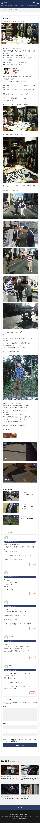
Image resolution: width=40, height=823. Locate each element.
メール (5, 731)
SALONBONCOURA (32, 5)
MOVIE (16, 5)
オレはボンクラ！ (24, 814)
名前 (4, 723)
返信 (32, 564)
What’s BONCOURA (6, 5)
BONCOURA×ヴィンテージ (9, 779)
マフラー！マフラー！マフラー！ (28, 508)
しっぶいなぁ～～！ (27, 494)
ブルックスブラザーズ (21, 94)
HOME (4, 9)
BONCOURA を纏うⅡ (28, 518)
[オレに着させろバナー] (11, 72)
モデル (11, 48)
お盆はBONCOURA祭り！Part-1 (10, 799)
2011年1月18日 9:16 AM (11, 641)
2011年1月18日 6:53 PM (11, 670)
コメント (6, 706)
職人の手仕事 (24, 798)
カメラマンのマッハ (9, 58)
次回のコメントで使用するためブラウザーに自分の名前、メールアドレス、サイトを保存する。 (19, 740)
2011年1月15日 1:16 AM (11, 541)
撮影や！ (17, 9)
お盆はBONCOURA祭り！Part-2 (29, 779)
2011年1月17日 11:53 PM (11, 606)
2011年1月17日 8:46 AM (11, 577)
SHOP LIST (22, 5)
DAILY (10, 9)
